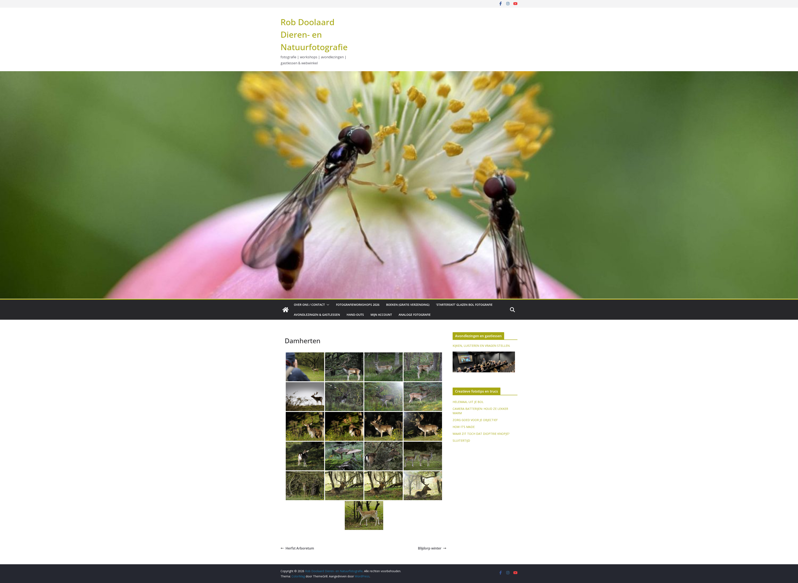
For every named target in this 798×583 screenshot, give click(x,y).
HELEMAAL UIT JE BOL (468, 402)
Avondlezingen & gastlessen (317, 315)
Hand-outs (355, 315)
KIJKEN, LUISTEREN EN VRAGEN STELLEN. (481, 346)
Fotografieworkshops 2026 (357, 305)
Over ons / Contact (309, 305)
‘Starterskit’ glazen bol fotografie (464, 305)
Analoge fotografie (415, 315)
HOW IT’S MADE (464, 427)
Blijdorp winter (429, 548)
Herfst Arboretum (300, 548)
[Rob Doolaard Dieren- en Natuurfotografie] (286, 310)
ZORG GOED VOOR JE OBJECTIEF (475, 420)
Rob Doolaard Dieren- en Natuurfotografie (314, 34)
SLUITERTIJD (461, 441)
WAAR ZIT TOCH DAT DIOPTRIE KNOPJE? (481, 434)
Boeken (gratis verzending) (407, 305)
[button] (327, 305)
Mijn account (381, 315)
